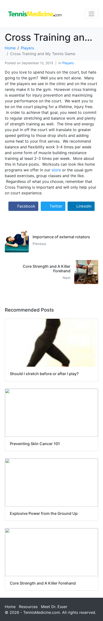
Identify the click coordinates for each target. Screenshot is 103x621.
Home (10, 606)
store (56, 170)
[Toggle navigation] (91, 14)
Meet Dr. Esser (54, 606)
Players (68, 63)
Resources (28, 606)
